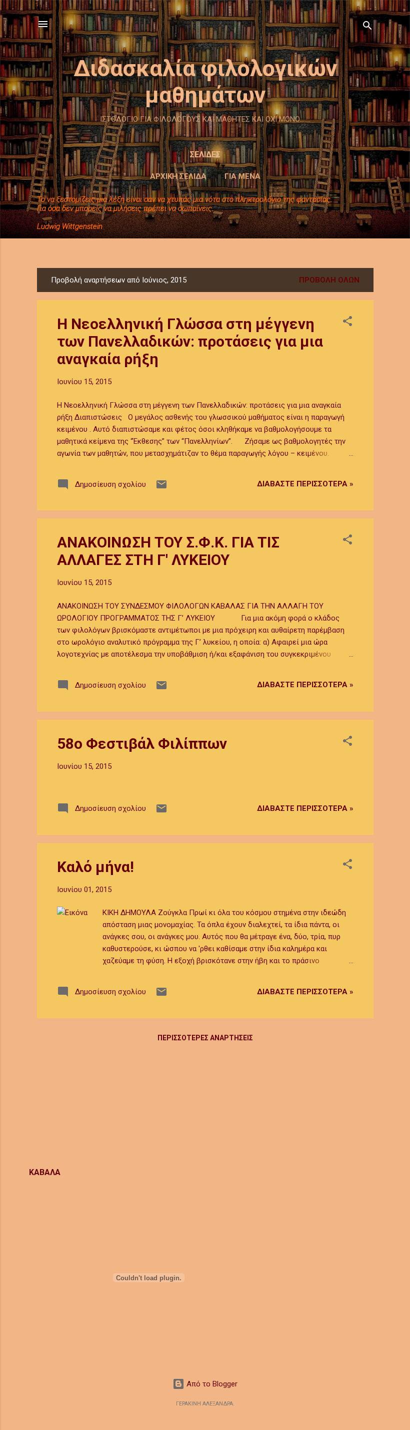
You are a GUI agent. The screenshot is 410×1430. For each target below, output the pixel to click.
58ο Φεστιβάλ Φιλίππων (142, 743)
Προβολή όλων (329, 279)
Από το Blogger (211, 1383)
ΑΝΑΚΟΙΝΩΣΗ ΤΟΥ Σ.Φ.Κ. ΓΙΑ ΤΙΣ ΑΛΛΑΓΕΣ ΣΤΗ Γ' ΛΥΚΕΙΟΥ (168, 550)
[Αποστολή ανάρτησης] (162, 487)
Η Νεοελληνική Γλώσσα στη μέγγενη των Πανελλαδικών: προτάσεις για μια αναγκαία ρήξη (190, 341)
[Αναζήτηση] (368, 27)
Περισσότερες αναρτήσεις (205, 1038)
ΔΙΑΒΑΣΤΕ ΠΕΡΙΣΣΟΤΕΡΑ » (305, 483)
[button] (348, 323)
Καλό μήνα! (95, 867)
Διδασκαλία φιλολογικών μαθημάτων (205, 81)
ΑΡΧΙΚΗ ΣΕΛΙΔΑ (178, 176)
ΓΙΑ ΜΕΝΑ (242, 176)
